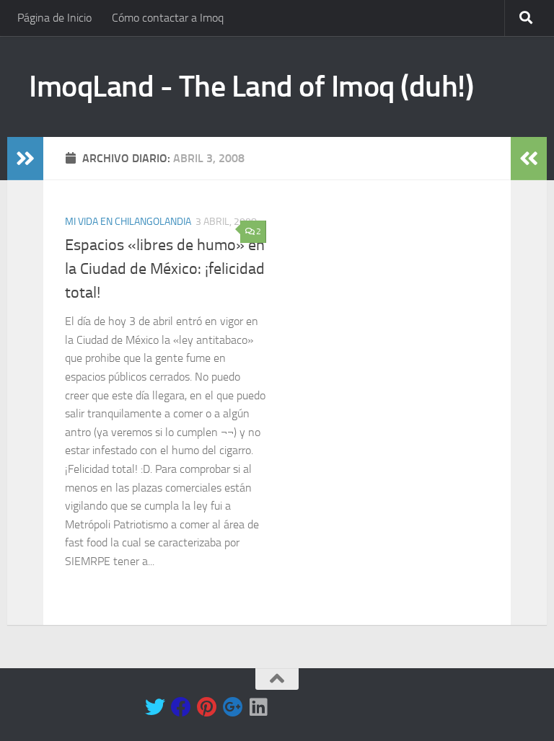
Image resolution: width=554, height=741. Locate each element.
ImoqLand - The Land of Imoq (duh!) (251, 86)
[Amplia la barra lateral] (25, 158)
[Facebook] (181, 707)
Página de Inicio (54, 18)
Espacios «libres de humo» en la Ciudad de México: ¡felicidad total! (165, 269)
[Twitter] (155, 707)
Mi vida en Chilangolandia (128, 222)
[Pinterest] (207, 707)
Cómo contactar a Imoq (168, 18)
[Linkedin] (259, 707)
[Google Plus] (233, 707)
